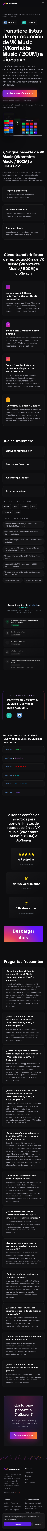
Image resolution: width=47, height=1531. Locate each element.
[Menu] (43, 3)
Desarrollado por (9, 1492)
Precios (28, 1476)
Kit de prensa (30, 1483)
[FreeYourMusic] (10, 3)
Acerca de (29, 1473)
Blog (27, 1479)
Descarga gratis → (23, 1435)
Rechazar (37, 1524)
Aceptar (18, 1524)
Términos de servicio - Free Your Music (33, 1513)
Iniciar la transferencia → (20, 93)
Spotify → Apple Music (11, 1503)
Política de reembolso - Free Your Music (33, 1507)
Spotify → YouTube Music (13, 1506)
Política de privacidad (33, 1503)
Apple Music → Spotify (11, 1510)
